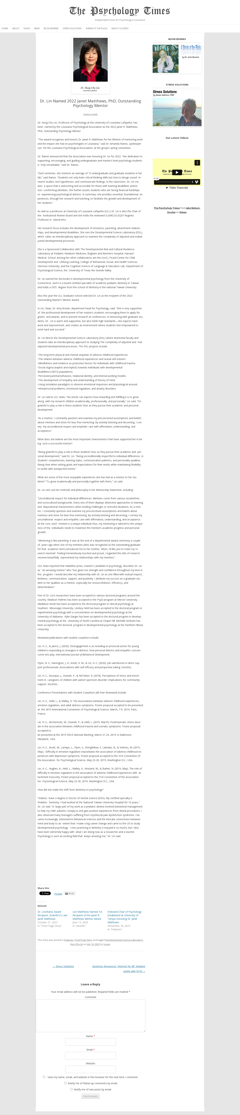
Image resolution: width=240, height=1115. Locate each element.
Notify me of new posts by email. (93, 1089)
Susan (106, 944)
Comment (90, 997)
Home (5, 28)
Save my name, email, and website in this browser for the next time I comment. (93, 1077)
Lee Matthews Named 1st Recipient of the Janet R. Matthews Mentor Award (87, 915)
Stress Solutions (72, 28)
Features (69, 940)
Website (90, 1063)
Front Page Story (83, 940)
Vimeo (183, 212)
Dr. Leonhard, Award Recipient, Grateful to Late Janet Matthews (52, 915)
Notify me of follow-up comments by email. (93, 1083)
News (37, 28)
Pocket (58, 893)
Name (90, 1036)
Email (90, 1049)
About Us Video (120, 28)
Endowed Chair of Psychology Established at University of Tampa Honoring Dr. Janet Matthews (124, 917)
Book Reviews (51, 28)
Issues (27, 28)
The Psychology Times (119, 11)
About (16, 28)
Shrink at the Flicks (96, 28)
